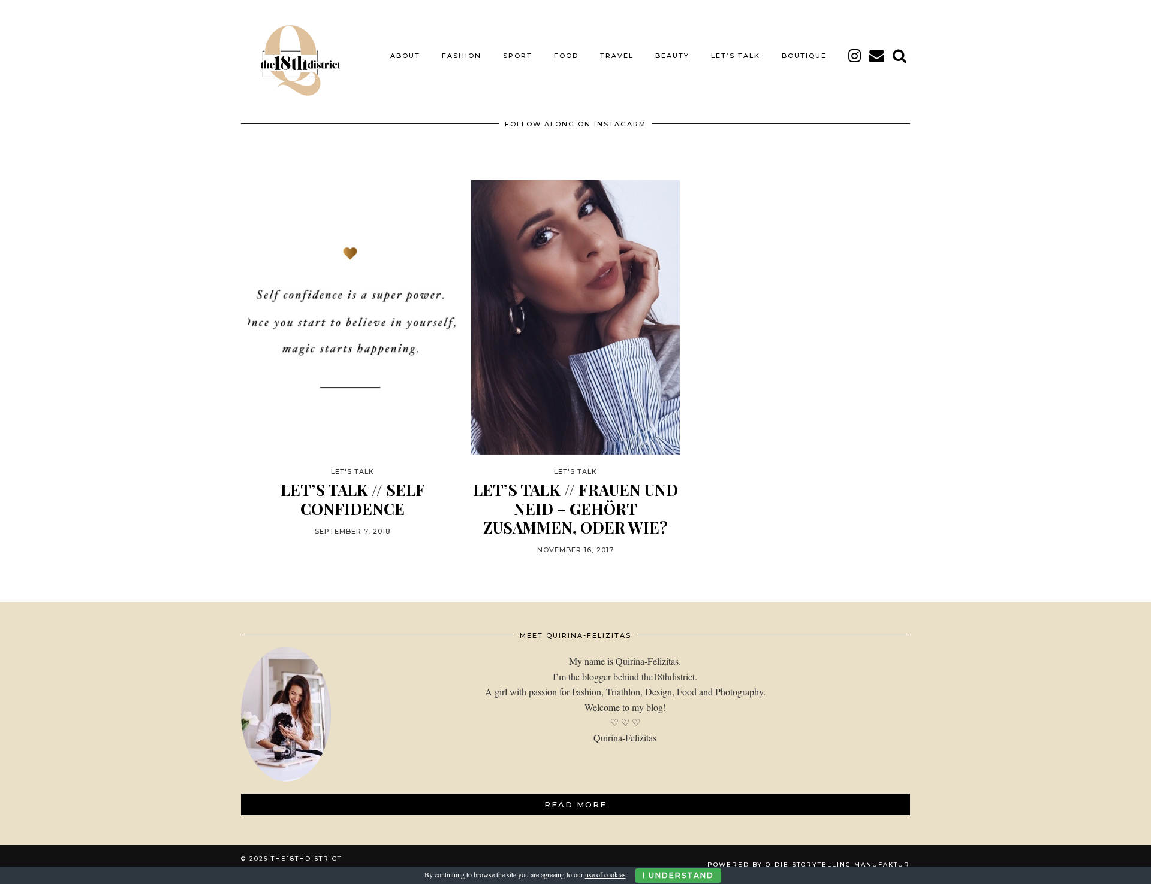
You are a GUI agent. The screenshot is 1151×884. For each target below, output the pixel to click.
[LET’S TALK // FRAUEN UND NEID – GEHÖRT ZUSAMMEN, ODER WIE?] (575, 317)
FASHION (461, 56)
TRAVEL (617, 56)
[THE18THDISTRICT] (294, 55)
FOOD (566, 56)
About (405, 56)
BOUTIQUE (804, 56)
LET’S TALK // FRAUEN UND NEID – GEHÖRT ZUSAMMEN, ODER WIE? (575, 508)
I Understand (678, 875)
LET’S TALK (735, 56)
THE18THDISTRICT (306, 858)
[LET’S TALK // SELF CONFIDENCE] (352, 317)
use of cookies (605, 874)
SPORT (517, 56)
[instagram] (855, 55)
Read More (575, 804)
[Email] (877, 55)
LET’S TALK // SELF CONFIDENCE (353, 498)
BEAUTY (672, 56)
